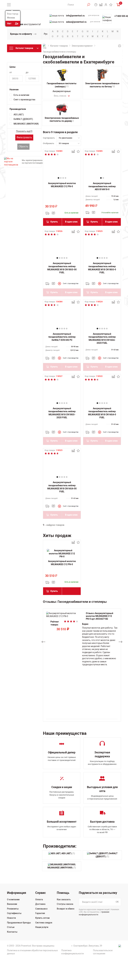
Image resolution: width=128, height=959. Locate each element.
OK (117, 902)
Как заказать (64, 899)
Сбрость (23, 146)
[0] (117, 4)
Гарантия (40, 913)
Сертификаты (14, 913)
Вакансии (12, 904)
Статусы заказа (65, 904)
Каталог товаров (59, 46)
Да (16, 23)
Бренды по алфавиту (21, 34)
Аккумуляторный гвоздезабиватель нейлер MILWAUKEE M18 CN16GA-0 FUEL (102, 413)
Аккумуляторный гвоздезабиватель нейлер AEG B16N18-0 (102, 186)
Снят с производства (24, 99)
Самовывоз (41, 908)
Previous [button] (43, 642)
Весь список (60, 96)
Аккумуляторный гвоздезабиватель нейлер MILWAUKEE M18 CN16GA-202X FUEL (102, 338)
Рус (45, 34)
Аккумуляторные (62, 91)
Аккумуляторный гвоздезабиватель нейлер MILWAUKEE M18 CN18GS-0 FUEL (102, 268)
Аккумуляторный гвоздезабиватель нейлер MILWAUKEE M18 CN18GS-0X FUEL (62, 268)
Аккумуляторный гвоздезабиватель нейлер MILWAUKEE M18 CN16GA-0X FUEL (62, 487)
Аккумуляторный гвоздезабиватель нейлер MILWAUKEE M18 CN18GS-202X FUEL (62, 413)
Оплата (39, 899)
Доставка (40, 904)
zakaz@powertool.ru (76, 22)
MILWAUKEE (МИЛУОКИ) (26, 123)
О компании (13, 899)
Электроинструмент (82, 46)
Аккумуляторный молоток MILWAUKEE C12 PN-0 (62, 185)
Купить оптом (42, 918)
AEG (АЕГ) (19, 114)
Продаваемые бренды (19, 922)
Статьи (10, 927)
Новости (11, 918)
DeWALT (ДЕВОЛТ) (23, 119)
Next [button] (120, 642)
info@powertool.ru (75, 15)
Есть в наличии (21, 95)
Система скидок (43, 922)
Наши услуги (41, 927)
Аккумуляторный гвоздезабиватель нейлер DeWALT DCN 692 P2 (62, 337)
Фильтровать (24, 137)
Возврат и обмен (65, 908)
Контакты (12, 932)
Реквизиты (13, 908)
